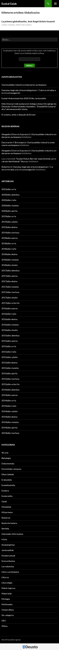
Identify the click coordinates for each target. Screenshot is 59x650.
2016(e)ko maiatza (10, 324)
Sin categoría (8, 615)
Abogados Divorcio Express (14, 134)
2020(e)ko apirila (9, 211)
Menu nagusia (55, 3)
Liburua (5, 577)
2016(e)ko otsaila (10, 330)
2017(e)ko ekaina (9, 281)
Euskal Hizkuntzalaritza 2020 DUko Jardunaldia (24, 98)
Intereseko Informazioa (12, 534)
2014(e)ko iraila (9, 406)
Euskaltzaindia (8, 485)
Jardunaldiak (8, 550)
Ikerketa (5, 528)
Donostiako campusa (11, 469)
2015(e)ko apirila (9, 373)
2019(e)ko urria (9, 216)
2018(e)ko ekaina (9, 254)
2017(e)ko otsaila (10, 297)
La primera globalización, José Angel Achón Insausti (28, 21)
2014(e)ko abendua (10, 389)
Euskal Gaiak (9, 3)
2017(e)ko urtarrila (10, 303)
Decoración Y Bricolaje (12, 142)
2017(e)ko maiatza (10, 286)
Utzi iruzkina (26, 25)
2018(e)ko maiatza (10, 259)
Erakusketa (7, 479)
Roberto (5, 167)
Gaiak (4, 501)
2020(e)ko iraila (9, 200)
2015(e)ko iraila (9, 351)
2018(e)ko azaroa (10, 238)
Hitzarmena (7, 512)
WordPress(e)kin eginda (11, 640)
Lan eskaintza (8, 566)
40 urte (5, 452)
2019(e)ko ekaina (9, 227)
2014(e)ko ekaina (9, 416)
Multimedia (7, 604)
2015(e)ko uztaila (10, 357)
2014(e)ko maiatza (10, 422)
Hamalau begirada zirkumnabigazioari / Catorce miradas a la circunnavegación (28, 168)
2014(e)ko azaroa (10, 395)
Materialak (7, 593)
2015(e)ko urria (9, 346)
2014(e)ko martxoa (10, 433)
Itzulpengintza (8, 544)
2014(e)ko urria (9, 400)
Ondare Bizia (8, 609)
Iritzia (4, 539)
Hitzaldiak (6, 507)
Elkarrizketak (8, 474)
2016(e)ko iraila (9, 314)
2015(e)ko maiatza (10, 368)
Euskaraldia (7, 496)
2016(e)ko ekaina (9, 319)
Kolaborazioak (8, 555)
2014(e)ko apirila (9, 427)
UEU (4, 620)
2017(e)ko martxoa (10, 292)
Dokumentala (8, 463)
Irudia (4, 25)
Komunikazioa (8, 561)
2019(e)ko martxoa (10, 232)
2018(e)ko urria (9, 243)
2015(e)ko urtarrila (10, 384)
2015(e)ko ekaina (9, 362)
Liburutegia (7, 582)
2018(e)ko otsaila (10, 265)
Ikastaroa (6, 517)
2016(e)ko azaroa (10, 308)
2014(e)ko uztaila (10, 411)
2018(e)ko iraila (9, 249)
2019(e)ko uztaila (10, 221)
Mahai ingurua (8, 588)
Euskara (5, 490)
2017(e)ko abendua (10, 270)
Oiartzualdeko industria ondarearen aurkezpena (24, 85)
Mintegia (6, 599)
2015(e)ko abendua (10, 335)
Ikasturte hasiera (9, 523)
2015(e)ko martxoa (10, 379)
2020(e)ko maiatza (10, 205)
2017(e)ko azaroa (10, 276)
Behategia (6, 458)
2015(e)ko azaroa (10, 341)
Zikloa (4, 626)
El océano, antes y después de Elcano (19, 114)
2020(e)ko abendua (10, 194)
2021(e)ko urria (9, 189)
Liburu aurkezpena (10, 572)
